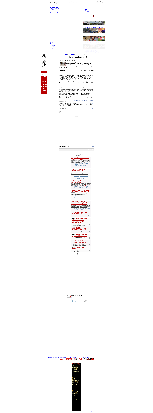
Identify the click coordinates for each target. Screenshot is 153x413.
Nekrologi (52, 48)
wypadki (86, 8)
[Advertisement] (76, 31)
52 (89, 224)
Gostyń (44, 76)
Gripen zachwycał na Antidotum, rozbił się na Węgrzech (54, 8)
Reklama (51, 49)
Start (66, 54)
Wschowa (44, 84)
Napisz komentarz (78, 100)
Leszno (44, 71)
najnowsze (87, 6)
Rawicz (44, 81)
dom (51, 52)
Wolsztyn (44, 86)
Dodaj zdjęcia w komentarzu (88, 100)
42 (89, 244)
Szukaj (51, 42)
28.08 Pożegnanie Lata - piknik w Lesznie (73, 7)
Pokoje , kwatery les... (75, 300)
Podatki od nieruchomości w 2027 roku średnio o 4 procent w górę (80, 190)
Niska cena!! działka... (75, 301)
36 (89, 250)
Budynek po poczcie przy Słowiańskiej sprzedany (79, 235)
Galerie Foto (52, 46)
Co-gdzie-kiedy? (53, 45)
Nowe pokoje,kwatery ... (75, 299)
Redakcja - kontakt (63, 357)
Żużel (73, 212)
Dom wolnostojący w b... (75, 298)
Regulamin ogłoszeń (72, 357)
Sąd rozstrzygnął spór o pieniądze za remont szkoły (80, 181)
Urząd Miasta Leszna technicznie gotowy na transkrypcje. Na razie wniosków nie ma (79, 220)
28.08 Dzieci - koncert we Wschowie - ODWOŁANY (73, 10)
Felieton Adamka (44, 89)
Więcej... (92, 411)
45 (89, 231)
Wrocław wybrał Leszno (78, 247)
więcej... (102, 20)
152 (89, 215)
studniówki (87, 11)
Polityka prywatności (80, 357)
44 (89, 238)
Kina (51, 43)
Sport (44, 93)
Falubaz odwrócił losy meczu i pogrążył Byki (79, 213)
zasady (93, 108)
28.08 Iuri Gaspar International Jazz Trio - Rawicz (73, 11)
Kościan (44, 74)
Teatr (51, 44)
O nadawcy (87, 357)
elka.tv (51, 50)
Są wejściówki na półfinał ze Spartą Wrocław (79, 241)
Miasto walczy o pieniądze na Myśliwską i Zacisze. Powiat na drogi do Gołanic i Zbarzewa (79, 203)
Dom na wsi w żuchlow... (75, 297)
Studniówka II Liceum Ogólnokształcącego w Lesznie (95, 52)
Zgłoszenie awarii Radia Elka (53, 357)
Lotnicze (73, 173)
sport (86, 10)
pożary (86, 9)
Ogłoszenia (52, 47)
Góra (44, 79)
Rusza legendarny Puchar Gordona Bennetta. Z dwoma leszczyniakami (55, 13)
